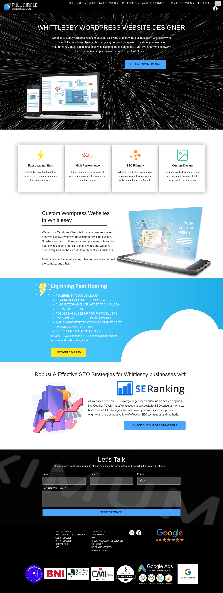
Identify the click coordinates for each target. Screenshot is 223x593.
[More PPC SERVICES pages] (138, 3)
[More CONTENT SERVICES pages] (193, 3)
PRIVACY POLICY (98, 550)
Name (47, 474)
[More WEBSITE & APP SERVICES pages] (117, 3)
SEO (57, 547)
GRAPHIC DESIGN (63, 541)
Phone (140, 474)
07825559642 (97, 534)
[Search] (197, 8)
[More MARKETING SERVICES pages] (167, 3)
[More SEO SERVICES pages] (214, 3)
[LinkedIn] (131, 532)
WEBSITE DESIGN (63, 538)
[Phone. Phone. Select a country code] (143, 481)
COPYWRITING (62, 544)
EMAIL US (95, 538)
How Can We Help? (54, 487)
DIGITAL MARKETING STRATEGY (70, 535)
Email (94, 474)
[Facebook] (138, 532)
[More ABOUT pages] (85, 3)
